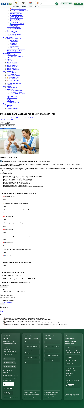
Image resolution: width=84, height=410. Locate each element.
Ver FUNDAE (9, 384)
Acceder (3, 303)
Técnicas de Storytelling (16, 90)
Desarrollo (9, 84)
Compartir (10, 119)
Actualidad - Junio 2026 (16, 13)
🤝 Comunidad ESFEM (13, 77)
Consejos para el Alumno (13, 75)
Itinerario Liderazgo (12, 66)
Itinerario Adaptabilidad (13, 69)
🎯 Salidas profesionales (13, 80)
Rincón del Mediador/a (9, 37)
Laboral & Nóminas (12, 105)
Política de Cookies (12, 98)
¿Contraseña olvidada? (6, 302)
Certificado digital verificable (14, 83)
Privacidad (70, 404)
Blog (4, 104)
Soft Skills (9, 59)
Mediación (9, 106)
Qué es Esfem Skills (12, 55)
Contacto (9, 99)
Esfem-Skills (6, 53)
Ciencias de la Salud (12, 35)
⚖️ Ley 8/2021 (14, 22)
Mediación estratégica (15, 19)
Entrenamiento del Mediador (17, 16)
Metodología (10, 89)
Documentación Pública (13, 102)
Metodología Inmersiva (16, 92)
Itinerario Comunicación (13, 62)
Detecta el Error (14, 41)
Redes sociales (51, 342)
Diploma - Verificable (15, 21)
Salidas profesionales (15, 28)
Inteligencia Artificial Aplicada (14, 50)
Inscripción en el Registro (31, 352)
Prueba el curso (34, 117)
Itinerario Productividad (13, 65)
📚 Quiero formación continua (18, 9)
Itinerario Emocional (12, 68)
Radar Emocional (14, 46)
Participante (9, 393)
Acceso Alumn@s (8, 71)
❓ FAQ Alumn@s (12, 78)
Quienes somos (7, 86)
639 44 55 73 (71, 380)
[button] (16, 3)
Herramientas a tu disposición (17, 95)
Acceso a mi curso (11, 72)
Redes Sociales (10, 101)
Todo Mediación (31, 342)
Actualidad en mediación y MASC (16, 49)
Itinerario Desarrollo (12, 63)
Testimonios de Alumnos (13, 60)
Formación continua (32, 357)
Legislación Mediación (16, 15)
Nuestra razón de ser (12, 87)
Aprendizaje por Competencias (15, 56)
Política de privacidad (53, 346)
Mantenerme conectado (8, 300)
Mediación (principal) (32, 346)
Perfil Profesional (11, 58)
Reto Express (13, 47)
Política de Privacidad (12, 96)
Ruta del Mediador (15, 40)
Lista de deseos (4, 119)
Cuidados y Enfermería (13, 32)
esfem (1, 311)
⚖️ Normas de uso (11, 74)
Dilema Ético (13, 43)
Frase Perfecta (13, 44)
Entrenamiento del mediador (14, 38)
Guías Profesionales (15, 12)
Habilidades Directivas (12, 25)
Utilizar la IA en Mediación (14, 52)
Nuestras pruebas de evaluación (18, 93)
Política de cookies (52, 351)
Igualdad (9, 30)
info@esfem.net (14, 397)
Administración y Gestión (13, 27)
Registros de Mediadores (16, 18)
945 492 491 (71, 384)
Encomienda (9, 388)
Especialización (31, 362)
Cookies (76, 404)
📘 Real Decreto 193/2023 (17, 24)
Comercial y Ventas (12, 31)
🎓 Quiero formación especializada (19, 10)
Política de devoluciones (13, 81)
